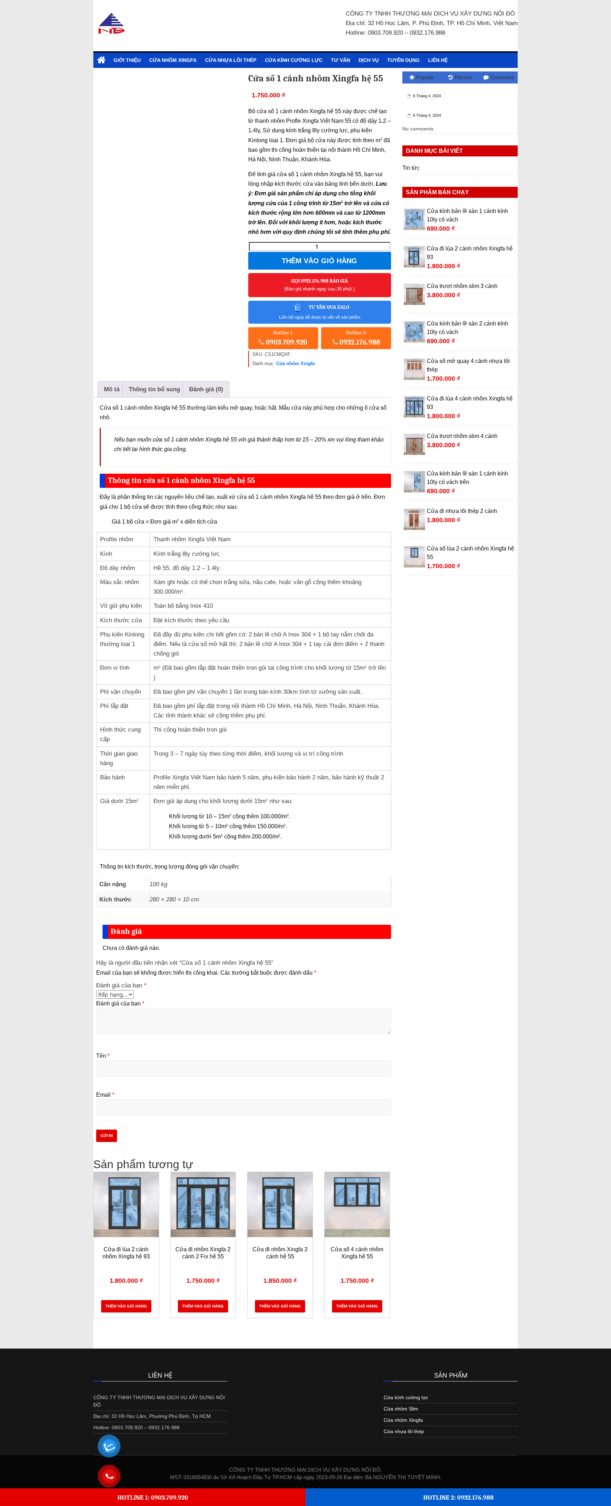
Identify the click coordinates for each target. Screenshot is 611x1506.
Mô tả (112, 389)
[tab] (112, 389)
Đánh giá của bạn (121, 985)
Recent (463, 77)
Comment (501, 77)
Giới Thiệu (127, 60)
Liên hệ (438, 60)
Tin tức (411, 168)
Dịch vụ (369, 60)
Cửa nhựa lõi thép (230, 60)
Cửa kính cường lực (293, 60)
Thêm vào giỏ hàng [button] (126, 1306)
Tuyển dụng (403, 60)
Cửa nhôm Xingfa (173, 60)
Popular (425, 77)
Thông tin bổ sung (154, 389)
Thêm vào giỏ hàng (319, 261)
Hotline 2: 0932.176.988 (458, 1497)
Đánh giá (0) (206, 389)
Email (105, 1095)
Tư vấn (340, 60)
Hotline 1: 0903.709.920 (152, 1497)
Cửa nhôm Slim (401, 1409)
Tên (103, 1056)
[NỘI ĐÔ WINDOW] (101, 60)
